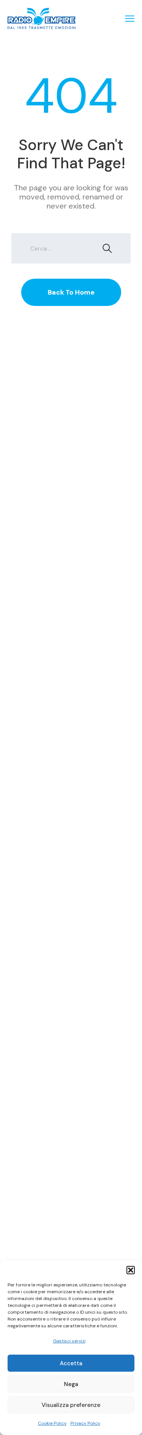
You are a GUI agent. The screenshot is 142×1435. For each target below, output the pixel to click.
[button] (130, 1270)
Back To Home (71, 292)
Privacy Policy (85, 1423)
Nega (71, 1384)
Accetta (71, 1363)
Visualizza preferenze (71, 1405)
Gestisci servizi (69, 1341)
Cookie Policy (52, 1423)
